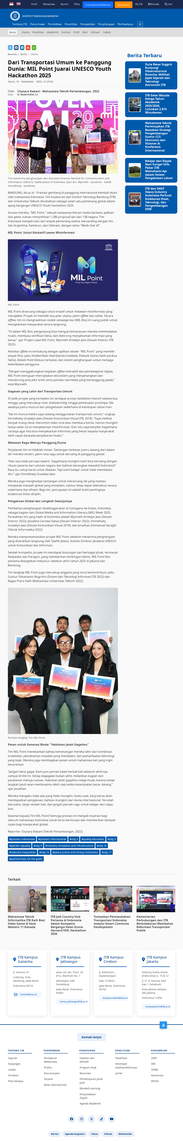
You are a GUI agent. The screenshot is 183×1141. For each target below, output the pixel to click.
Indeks (107, 32)
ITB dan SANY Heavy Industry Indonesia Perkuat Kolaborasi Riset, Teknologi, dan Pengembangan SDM (158, 199)
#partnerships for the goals (25, 859)
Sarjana (48, 1079)
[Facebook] (71, 1119)
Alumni (64, 4)
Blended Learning (90, 1088)
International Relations (97, 4)
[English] (18, 4)
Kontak (155, 4)
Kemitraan (157, 1075)
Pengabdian (87, 24)
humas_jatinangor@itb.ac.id (72, 1001)
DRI (153, 1063)
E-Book (108, 1133)
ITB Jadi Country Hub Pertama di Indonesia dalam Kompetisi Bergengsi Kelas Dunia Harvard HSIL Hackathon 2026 (68, 925)
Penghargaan (106, 24)
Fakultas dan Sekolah (87, 1059)
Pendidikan (55, 24)
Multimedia (125, 1133)
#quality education (92, 839)
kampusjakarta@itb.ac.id (158, 1006)
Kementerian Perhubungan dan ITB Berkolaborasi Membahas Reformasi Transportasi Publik (155, 923)
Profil (34, 4)
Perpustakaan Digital (88, 1096)
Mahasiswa (49, 4)
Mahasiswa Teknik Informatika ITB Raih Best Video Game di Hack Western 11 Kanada (26, 922)
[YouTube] (111, 1119)
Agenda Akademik (90, 1103)
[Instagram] (81, 1119)
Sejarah (12, 1058)
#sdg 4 (74, 839)
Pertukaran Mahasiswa (50, 1059)
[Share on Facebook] (16, 47)
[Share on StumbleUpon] (28, 47)
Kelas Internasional (55, 1084)
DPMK (154, 1069)
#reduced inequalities (22, 852)
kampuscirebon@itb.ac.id (115, 998)
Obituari (95, 32)
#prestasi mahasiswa (22, 839)
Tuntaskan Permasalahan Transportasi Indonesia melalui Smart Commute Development (112, 922)
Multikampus (125, 24)
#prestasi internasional (52, 839)
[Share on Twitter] (10, 47)
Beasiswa (85, 1073)
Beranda (12, 54)
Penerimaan (37, 24)
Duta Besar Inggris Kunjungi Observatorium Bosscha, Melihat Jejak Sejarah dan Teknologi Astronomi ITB (158, 74)
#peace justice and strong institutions (75, 852)
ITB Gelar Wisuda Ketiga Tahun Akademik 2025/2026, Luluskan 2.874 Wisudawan (157, 103)
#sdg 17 (106, 852)
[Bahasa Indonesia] (11, 4)
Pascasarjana (52, 1073)
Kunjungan (14, 1063)
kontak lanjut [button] (92, 1037)
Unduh (12, 1069)
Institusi (66, 32)
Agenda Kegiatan (75, 1133)
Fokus (94, 1133)
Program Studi (88, 1067)
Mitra (77, 4)
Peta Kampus (15, 1081)
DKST (154, 1058)
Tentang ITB (19, 24)
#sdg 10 (102, 845)
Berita (24, 54)
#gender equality (19, 845)
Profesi (48, 1067)
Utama (25, 32)
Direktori (13, 1075)
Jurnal (118, 1073)
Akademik (52, 32)
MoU (85, 32)
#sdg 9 (38, 845)
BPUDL (155, 1081)
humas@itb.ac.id (28, 994)
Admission (124, 4)
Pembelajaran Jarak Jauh (91, 1080)
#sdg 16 (44, 852)
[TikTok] (101, 1119)
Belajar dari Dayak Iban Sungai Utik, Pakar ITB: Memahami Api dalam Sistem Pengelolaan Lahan (159, 169)
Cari (169, 4)
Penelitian (71, 24)
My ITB (138, 4)
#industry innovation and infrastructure (69, 845)
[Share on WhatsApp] (34, 47)
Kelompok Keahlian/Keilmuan (126, 1065)
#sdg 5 (112, 839)
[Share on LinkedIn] (22, 47)
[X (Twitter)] (91, 1119)
